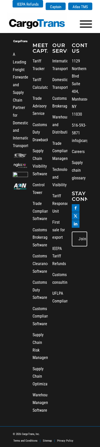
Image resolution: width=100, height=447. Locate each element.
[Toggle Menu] (86, 24)
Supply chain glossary (79, 170)
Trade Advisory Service (40, 106)
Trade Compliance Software (42, 211)
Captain (55, 7)
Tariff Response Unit (60, 203)
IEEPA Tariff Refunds (59, 256)
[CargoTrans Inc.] (41, 23)
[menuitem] (28, 4)
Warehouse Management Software (43, 402)
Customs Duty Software (40, 290)
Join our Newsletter (82, 238)
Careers (78, 151)
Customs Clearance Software (41, 264)
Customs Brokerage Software (41, 237)
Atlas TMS (80, 7)
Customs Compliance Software (42, 316)
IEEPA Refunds (28, 4)
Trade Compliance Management (63, 151)
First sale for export (58, 230)
